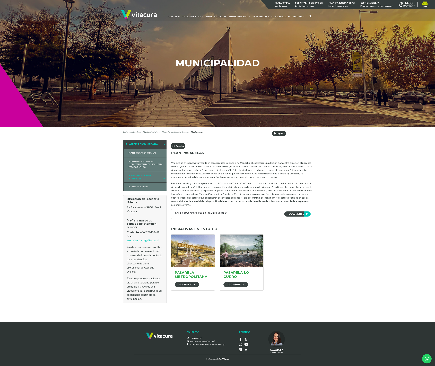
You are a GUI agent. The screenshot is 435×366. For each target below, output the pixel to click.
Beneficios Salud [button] (238, 16)
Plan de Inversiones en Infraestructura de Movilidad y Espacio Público (145, 164)
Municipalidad (135, 132)
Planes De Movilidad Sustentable (175, 132)
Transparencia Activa (341, 4)
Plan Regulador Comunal (142, 153)
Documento (187, 284)
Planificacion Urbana (151, 132)
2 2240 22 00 (196, 338)
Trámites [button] (171, 16)
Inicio (125, 132)
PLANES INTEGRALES (138, 186)
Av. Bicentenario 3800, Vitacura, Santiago (207, 344)
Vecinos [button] (297, 16)
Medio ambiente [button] (191, 16)
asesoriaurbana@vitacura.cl (143, 240)
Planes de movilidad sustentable (140, 177)
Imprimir (280, 133)
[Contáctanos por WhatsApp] (427, 358)
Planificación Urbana (142, 144)
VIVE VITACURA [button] (261, 16)
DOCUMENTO (296, 213)
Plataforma (282, 4)
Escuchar (179, 146)
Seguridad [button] (281, 16)
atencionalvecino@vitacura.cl (202, 341)
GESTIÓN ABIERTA (376, 4)
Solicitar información (309, 4)
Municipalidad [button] (214, 16)
